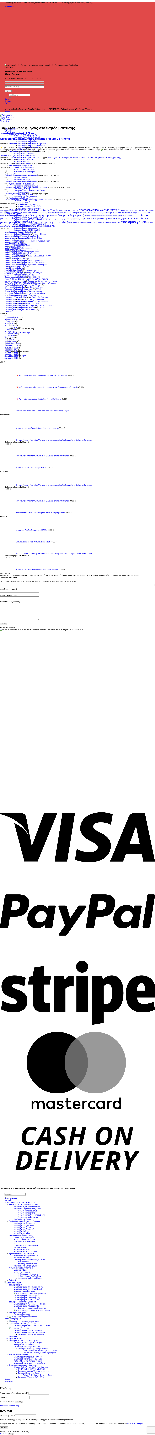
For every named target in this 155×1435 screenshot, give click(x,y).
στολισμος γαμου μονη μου (123, 218)
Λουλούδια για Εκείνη (22, 1258)
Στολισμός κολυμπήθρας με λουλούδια (33, 1371)
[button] (9, 7)
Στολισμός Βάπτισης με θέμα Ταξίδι (28, 273)
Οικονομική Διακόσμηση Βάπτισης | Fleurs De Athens (35, 138)
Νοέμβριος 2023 (11, 334)
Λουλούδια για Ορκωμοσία (24, 153)
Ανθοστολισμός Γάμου (45, 210)
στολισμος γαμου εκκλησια (97, 218)
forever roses (23, 192)
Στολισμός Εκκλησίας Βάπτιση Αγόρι (19, 308)
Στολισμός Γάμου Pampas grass (26, 1296)
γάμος (26, 215)
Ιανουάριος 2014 (11, 354)
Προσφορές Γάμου (13, 1319)
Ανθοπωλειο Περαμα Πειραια (16, 267)
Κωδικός (4, 1397)
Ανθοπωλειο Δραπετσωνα (15, 255)
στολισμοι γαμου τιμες (20, 218)
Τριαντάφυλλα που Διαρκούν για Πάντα (29, 190)
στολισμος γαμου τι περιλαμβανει (55, 222)
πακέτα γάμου (117, 216)
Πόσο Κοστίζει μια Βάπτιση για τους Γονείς (40, 281)
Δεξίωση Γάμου (131, 210)
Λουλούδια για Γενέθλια (27, 141)
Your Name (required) (8, 589)
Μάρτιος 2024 (10, 332)
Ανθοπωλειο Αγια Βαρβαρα (15, 250)
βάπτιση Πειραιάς (4, 215)
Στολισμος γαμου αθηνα (129, 213)
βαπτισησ (13, 215)
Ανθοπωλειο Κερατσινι (14, 257)
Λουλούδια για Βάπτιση (18, 1355)
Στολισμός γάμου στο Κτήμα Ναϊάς (27, 1289)
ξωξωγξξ (12, 1280)
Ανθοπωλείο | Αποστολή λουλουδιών (19, 248)
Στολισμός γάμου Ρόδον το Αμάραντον (31, 241)
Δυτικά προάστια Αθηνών (15, 281)
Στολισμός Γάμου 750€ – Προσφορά (28, 1330)
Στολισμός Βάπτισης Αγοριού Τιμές (28, 1359)
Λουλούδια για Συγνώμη (28, 1217)
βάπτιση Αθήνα (148, 212)
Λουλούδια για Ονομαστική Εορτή (31, 145)
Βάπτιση (122, 210)
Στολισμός (140, 212)
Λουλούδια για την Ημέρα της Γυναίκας (24, 1221)
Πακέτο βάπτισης (42, 212)
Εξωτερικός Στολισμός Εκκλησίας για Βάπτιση (23, 285)
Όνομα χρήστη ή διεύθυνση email (14, 1393)
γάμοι (20, 215)
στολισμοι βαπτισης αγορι (129, 215)
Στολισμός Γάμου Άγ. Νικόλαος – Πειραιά (30, 1304)
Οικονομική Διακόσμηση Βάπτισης (18, 289)
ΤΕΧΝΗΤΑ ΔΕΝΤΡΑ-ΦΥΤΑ (24, 1245)
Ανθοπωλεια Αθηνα (12, 240)
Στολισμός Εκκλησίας (13, 303)
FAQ (6, 103)
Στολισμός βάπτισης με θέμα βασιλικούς (21, 181)
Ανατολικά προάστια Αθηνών (16, 238)
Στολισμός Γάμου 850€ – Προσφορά (32, 265)
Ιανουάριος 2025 (11, 327)
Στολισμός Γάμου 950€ (20, 1328)
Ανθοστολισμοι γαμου (22, 209)
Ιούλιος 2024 (10, 329)
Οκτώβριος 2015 (11, 352)
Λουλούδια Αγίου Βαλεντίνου (25, 137)
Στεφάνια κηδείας (20, 1270)
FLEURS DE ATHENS (37, 144)
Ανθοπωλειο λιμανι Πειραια (15, 261)
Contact (8, 101)
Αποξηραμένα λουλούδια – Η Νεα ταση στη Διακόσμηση (25, 171)
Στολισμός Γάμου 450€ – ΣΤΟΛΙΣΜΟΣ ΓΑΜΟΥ (32, 256)
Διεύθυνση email (7, 1416)
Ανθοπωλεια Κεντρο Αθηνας (16, 244)
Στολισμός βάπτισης (17, 133)
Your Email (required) (8, 595)
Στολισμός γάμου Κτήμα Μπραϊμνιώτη (31, 1294)
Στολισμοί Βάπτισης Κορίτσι (29, 303)
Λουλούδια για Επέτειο (27, 1213)
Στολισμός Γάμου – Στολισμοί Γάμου (19, 301)
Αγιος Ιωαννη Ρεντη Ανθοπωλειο (18, 234)
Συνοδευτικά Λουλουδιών (24, 168)
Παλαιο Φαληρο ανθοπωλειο (16, 291)
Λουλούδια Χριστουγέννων (24, 155)
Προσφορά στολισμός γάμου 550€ (23, 1324)
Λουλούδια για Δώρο (22, 1233)
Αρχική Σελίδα (11, 1199)
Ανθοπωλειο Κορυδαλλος (15, 259)
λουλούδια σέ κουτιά (22, 202)
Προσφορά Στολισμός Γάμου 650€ (25, 1321)
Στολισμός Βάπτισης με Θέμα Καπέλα (33, 279)
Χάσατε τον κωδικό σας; (9, 1406)
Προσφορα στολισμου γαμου (56, 213)
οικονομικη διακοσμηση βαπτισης (83, 158)
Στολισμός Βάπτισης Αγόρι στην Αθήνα (29, 293)
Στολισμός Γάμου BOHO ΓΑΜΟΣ (27, 230)
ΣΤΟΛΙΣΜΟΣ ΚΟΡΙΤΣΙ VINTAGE (31, 299)
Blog (7, 99)
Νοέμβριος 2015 (11, 350)
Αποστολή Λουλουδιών (14, 273)
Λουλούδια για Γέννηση (18, 165)
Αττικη (7, 275)
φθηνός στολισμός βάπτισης (109, 158)
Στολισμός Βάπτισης (13, 1338)
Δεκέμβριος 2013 (11, 356)
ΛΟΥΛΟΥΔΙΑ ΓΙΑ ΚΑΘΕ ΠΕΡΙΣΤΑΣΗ (23, 135)
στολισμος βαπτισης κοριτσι (59, 219)
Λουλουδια (32, 213)
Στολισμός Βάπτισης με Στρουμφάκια (23, 1341)
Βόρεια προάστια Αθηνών (15, 277)
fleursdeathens (31, 1317)
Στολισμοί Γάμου (14, 1283)
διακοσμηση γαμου (41, 215)
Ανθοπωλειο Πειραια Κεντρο (16, 265)
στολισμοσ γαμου (133, 222)
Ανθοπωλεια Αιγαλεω (13, 242)
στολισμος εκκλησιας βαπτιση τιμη (109, 222)
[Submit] (10, 97)
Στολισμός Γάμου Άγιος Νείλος (30, 238)
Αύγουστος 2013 (11, 358)
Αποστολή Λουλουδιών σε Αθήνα (98, 209)
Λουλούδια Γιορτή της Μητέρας (26, 1209)
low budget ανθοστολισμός (58, 158)
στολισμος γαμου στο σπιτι (29, 222)
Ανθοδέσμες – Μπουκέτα (28, 204)
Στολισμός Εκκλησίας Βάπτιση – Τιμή (19, 305)
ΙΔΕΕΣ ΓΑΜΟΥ (23, 213)
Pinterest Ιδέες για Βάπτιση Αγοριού (28, 1361)
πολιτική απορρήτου (135, 1423)
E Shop (8, 131)
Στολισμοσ (13, 1336)
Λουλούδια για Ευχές (22, 180)
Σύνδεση (19, 1402)
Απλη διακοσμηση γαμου (67, 210)
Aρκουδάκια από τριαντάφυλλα (21, 184)
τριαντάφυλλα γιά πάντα (27, 1264)
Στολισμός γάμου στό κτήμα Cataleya (28, 1287)
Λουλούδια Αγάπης (21, 161)
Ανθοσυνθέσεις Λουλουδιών (29, 206)
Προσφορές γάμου (12, 295)
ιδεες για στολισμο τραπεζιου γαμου (76, 215)
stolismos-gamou (4, 210)
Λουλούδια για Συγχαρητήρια (25, 196)
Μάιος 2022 (9, 338)
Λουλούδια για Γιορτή (22, 1219)
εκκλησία (54, 215)
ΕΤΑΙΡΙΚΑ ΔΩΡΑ (20, 178)
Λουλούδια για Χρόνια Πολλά (30, 208)
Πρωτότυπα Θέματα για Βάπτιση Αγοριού (39, 283)
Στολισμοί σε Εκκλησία (113, 213)
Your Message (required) (10, 602)
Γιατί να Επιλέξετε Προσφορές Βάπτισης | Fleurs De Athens (28, 200)
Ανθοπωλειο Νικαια (12, 263)
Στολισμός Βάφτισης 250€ (15, 194)
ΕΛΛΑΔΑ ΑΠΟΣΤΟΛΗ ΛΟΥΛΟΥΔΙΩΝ (19, 283)
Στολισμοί (68, 212)
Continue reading (8, 156)
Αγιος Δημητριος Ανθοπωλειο (16, 232)
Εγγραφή (4, 1427)
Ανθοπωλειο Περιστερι (14, 269)
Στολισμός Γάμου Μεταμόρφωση (27, 228)
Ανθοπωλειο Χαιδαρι (13, 271)
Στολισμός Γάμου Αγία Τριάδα (21, 1302)
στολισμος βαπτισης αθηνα (42, 219)
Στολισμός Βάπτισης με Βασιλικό (27, 1347)
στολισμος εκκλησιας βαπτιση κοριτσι (85, 222)
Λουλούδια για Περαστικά (24, 159)
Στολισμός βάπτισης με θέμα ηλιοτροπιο (21, 175)
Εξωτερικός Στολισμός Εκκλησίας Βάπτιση (31, 297)
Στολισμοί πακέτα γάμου (99, 212)
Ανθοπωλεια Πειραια (13, 246)
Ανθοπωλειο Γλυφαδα (13, 253)
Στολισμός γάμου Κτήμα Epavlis (26, 236)
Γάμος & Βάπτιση (5, 133)
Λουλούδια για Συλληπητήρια (21, 198)
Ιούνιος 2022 (10, 336)
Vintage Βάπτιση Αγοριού (24, 275)
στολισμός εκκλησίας (46, 226)
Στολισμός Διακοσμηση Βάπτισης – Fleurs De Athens (26, 187)
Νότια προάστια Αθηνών (14, 287)
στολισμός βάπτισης (22, 225)
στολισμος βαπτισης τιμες (75, 219)
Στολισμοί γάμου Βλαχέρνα (24, 1291)
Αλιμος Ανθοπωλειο (13, 236)
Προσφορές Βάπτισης (13, 293)
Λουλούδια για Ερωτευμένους (26, 1252)
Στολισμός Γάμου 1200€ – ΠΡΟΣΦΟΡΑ (29, 263)
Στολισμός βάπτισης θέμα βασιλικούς (28, 287)
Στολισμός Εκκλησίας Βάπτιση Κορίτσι (38, 305)
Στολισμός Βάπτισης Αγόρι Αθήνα (31, 1377)
